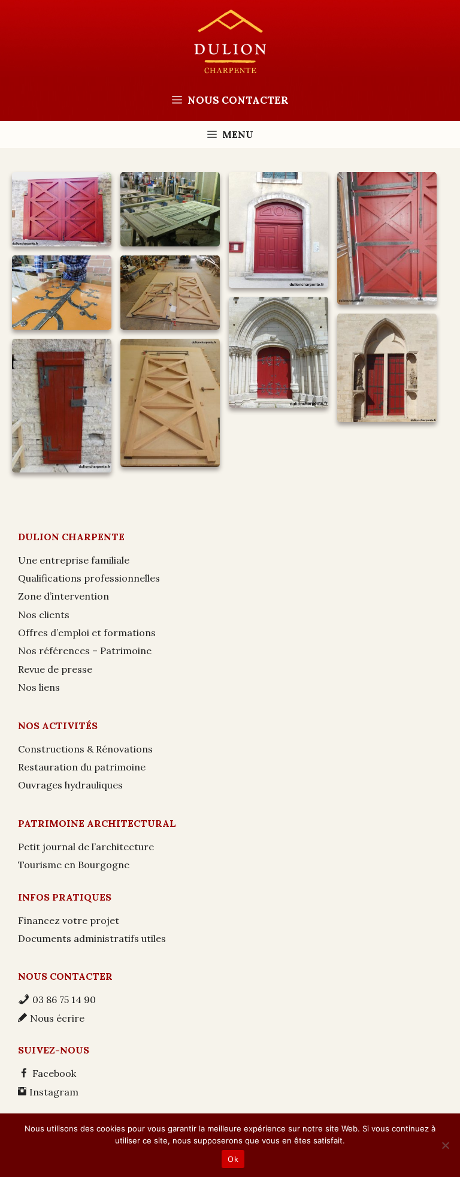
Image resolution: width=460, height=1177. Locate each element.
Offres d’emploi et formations (87, 633)
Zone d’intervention (63, 596)
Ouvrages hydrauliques (70, 785)
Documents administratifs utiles (92, 938)
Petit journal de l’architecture (86, 847)
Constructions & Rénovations (85, 749)
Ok (233, 1159)
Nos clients (43, 615)
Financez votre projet (68, 920)
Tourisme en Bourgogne (73, 865)
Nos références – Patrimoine (85, 651)
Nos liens (39, 687)
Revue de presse (55, 669)
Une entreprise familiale (73, 560)
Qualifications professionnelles (89, 578)
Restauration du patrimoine (82, 767)
